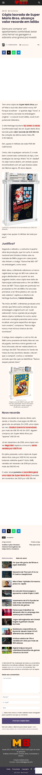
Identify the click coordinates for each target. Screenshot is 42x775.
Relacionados (7, 558)
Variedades (14, 11)
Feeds (8, 769)
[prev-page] (3, 657)
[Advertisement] (21, 79)
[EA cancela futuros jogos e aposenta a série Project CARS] (7, 593)
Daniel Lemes (12, 45)
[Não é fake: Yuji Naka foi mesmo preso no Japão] (7, 583)
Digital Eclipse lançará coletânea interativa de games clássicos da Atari (26, 650)
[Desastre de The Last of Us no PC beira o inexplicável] (7, 574)
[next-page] (6, 657)
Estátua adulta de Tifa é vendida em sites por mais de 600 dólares (25, 640)
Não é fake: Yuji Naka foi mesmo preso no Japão (26, 582)
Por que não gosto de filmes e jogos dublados (25, 563)
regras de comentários (14, 667)
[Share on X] (9, 53)
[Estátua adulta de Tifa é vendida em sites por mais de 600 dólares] (7, 640)
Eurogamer (10, 537)
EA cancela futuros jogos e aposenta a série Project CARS (26, 592)
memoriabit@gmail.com (24, 762)
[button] (3, 2)
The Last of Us (34, 545)
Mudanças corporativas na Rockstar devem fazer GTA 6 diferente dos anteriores (25, 631)
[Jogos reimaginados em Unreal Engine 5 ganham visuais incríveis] (7, 621)
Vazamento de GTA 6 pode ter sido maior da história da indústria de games (26, 602)
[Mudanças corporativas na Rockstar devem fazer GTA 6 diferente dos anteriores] (7, 631)
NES (5, 11)
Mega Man (9, 445)
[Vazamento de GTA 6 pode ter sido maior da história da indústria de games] (7, 602)
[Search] (39, 2)
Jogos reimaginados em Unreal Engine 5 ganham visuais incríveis (26, 621)
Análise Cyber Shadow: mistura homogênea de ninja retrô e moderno (11, 547)
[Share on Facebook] (4, 53)
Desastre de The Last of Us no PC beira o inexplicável (25, 573)
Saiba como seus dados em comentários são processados (20, 728)
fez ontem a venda (31, 125)
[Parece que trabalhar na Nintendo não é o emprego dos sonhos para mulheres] (7, 612)
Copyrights (25, 769)
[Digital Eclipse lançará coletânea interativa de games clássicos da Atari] (7, 650)
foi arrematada (23, 427)
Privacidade (16, 769)
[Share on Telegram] (19, 53)
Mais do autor (21, 558)
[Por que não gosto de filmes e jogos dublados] (7, 564)
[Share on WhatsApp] (14, 53)
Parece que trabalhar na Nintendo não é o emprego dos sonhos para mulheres (26, 612)
